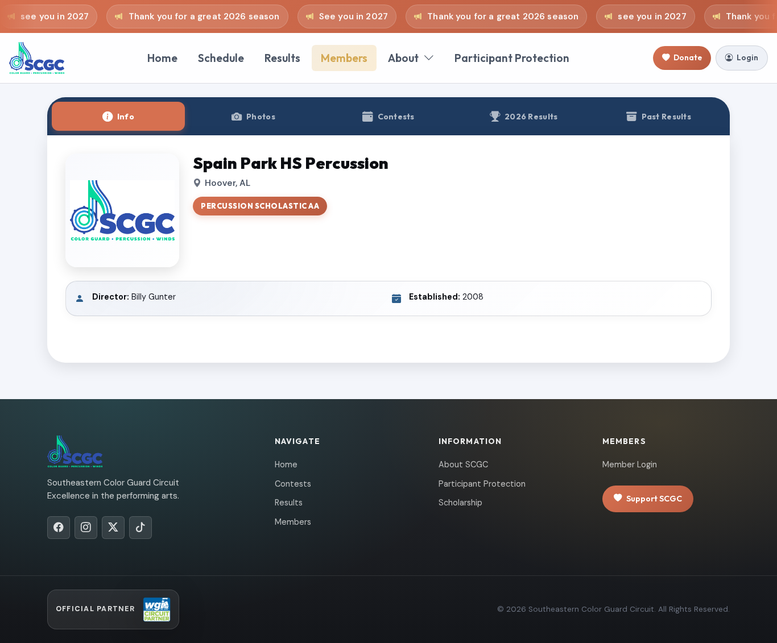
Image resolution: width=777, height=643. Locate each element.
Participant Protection (511, 58)
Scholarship (460, 502)
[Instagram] (86, 527)
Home (162, 58)
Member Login (629, 464)
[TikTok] (140, 527)
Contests (293, 484)
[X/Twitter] (113, 527)
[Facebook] (58, 527)
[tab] (118, 116)
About (403, 58)
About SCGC (463, 464)
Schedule (221, 58)
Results (282, 58)
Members (344, 58)
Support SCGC (654, 498)
